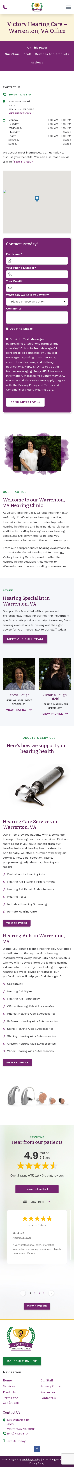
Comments (14, 308)
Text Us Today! (15, 1441)
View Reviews (37, 1306)
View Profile (16, 709)
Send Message (23, 402)
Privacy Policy (27, 385)
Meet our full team (25, 639)
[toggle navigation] (68, 7)
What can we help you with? (26, 295)
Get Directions (20, 113)
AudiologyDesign (31, 1459)
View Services (16, 923)
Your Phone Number (20, 267)
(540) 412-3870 (17, 1433)
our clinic (12, 54)
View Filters (37, 1201)
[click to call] (5, 7)
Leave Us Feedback (37, 1189)
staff (27, 54)
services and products (52, 54)
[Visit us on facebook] (37, 1449)
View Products (17, 1062)
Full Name (13, 254)
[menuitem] (18, 1380)
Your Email (13, 281)
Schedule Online (22, 1361)
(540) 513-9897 (23, 161)
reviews (37, 62)
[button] (37, 198)
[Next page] (51, 1293)
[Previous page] (23, 1293)
